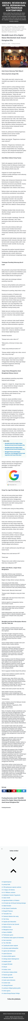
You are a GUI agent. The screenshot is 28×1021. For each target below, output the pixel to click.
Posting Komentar (15, 43)
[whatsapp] (18, 790)
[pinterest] (14, 790)
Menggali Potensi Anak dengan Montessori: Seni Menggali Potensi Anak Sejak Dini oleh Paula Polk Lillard (15, 453)
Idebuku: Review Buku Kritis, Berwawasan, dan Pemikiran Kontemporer (14, 7)
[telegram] (23, 790)
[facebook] (4, 790)
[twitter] (9, 790)
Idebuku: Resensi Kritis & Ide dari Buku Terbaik (14, 1013)
